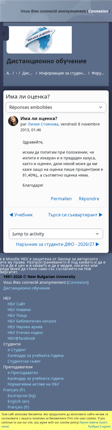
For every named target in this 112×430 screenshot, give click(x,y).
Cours (16, 73)
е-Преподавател (23, 372)
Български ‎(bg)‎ (22, 395)
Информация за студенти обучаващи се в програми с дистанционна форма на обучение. (62, 73)
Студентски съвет (24, 361)
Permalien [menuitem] (61, 199)
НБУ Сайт (16, 303)
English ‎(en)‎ (18, 401)
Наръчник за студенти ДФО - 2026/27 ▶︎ (57, 244)
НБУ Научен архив (25, 326)
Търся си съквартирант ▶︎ (75, 215)
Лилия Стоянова (43, 124)
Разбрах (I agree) (99, 426)
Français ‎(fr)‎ (14, 389)
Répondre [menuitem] (89, 199)
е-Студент (17, 349)
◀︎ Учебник (21, 215)
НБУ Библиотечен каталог (32, 321)
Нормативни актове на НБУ (33, 384)
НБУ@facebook (21, 338)
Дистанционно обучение (27, 73)
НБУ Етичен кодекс (25, 332)
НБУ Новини (19, 309)
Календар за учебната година (36, 355)
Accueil (8, 73)
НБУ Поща (17, 315)
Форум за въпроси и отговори (98, 73)
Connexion (98, 11)
